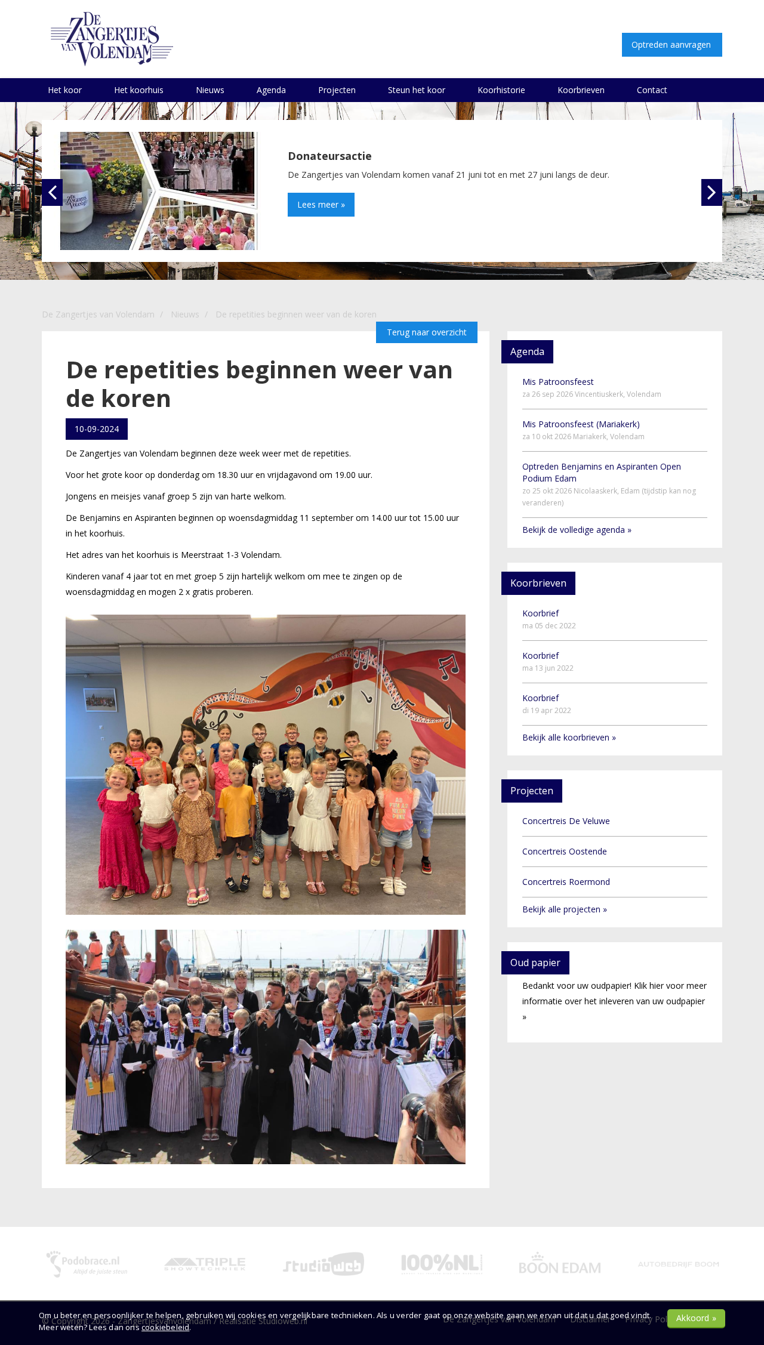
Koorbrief (549, 619)
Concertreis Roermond (566, 881)
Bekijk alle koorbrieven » (569, 737)
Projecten (337, 89)
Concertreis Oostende (564, 851)
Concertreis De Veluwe (566, 820)
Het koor (65, 89)
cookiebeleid (165, 1327)
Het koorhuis (139, 89)
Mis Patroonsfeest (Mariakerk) (583, 430)
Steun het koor (416, 89)
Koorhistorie (501, 89)
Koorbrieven (581, 89)
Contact (652, 89)
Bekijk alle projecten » (564, 909)
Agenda (271, 89)
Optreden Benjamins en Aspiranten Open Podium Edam (609, 484)
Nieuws (210, 89)
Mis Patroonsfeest (591, 387)
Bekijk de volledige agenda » (576, 529)
